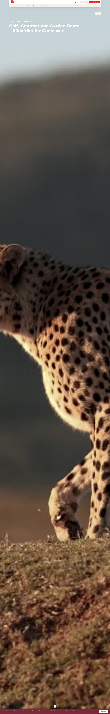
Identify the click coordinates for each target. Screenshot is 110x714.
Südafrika (22, 5)
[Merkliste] (81, 2)
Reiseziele (46, 2)
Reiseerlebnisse (55, 2)
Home (12, 5)
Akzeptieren (103, 711)
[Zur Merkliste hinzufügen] (99, 13)
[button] (84, 2)
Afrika (16, 5)
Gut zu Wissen (64, 2)
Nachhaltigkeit (73, 2)
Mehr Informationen (6, 711)
